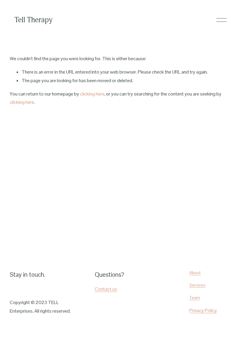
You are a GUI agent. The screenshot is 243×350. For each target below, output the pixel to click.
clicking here (92, 94)
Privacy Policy (203, 310)
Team (194, 297)
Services (197, 285)
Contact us (106, 289)
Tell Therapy (33, 19)
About (195, 272)
